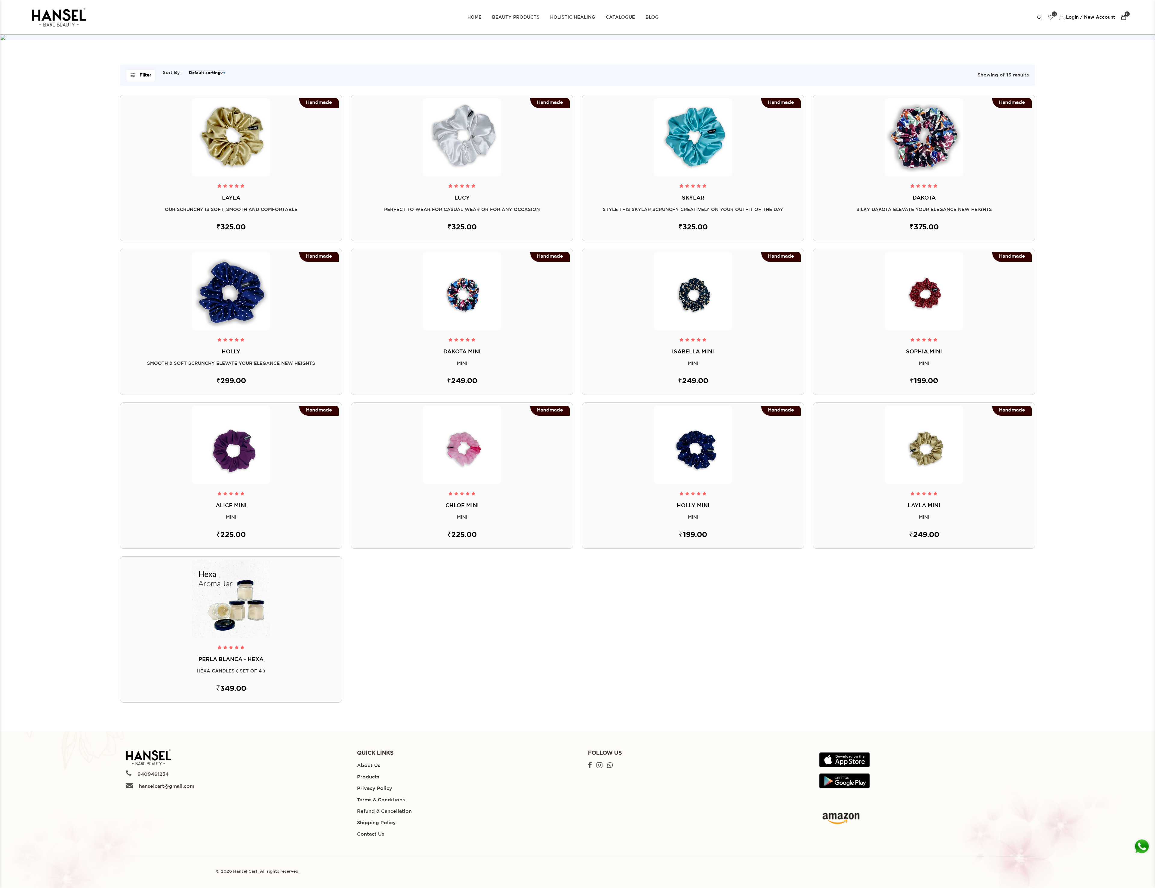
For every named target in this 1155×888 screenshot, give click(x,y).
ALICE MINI (231, 505)
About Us (368, 765)
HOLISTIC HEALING (572, 17)
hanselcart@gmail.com (165, 786)
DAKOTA (924, 198)
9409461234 (152, 774)
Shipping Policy (376, 823)
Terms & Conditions (381, 800)
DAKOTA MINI (462, 351)
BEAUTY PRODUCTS (516, 17)
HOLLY (231, 351)
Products (368, 777)
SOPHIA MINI (924, 351)
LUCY (462, 198)
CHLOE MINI (462, 505)
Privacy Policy (374, 788)
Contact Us (370, 834)
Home (474, 17)
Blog (652, 17)
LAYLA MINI (924, 505)
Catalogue (620, 17)
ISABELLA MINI (693, 351)
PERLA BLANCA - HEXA (231, 659)
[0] (1123, 17)
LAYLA (231, 198)
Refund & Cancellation (384, 811)
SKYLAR (693, 198)
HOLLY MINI (693, 505)
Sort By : (173, 73)
